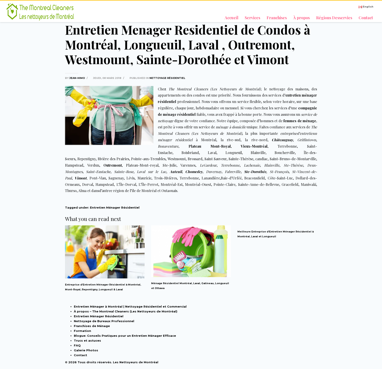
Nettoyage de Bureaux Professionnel (104, 321)
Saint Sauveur (215, 158)
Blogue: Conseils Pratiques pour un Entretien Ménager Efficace (125, 335)
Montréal (208, 139)
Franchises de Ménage (92, 326)
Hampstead (74, 165)
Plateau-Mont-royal (142, 165)
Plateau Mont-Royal (210, 146)
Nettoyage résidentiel (167, 78)
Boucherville (285, 152)
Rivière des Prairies (113, 158)
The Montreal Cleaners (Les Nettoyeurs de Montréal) (214, 89)
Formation (82, 331)
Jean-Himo (77, 78)
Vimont (80, 178)
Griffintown (306, 139)
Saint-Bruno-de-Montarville (293, 158)
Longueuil (233, 152)
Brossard (195, 158)
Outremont (112, 165)
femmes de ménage (299, 120)
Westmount (177, 158)
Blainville (258, 152)
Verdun (93, 165)
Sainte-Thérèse (241, 158)
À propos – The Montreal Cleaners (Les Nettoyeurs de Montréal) (125, 311)
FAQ (77, 345)
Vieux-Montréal (254, 146)
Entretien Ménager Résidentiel (114, 207)
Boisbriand (190, 152)
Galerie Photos (86, 350)
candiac (261, 158)
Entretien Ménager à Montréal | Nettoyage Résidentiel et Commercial (130, 306)
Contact (80, 355)
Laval (212, 152)
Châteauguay (282, 139)
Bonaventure (168, 146)
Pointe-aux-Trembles (148, 158)
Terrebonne (287, 146)
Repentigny (86, 158)
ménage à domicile (231, 127)
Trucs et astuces (87, 340)
